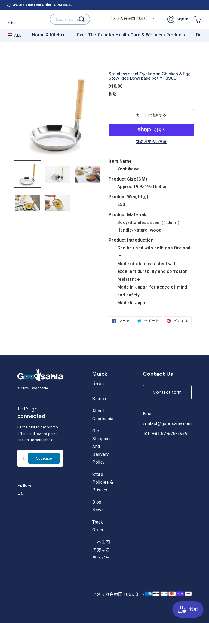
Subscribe (44, 458)
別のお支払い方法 (151, 142)
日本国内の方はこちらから (101, 549)
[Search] (81, 19)
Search (99, 398)
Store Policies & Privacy (102, 482)
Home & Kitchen (49, 34)
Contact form (167, 392)
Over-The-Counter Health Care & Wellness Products (131, 34)
